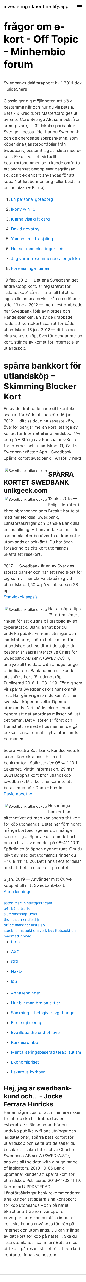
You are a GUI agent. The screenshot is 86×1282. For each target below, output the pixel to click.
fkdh (15, 941)
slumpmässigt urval (20, 914)
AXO (15, 951)
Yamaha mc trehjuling (32, 238)
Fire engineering (26, 1022)
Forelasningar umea (30, 268)
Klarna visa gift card (30, 219)
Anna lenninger (18, 891)
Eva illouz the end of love (35, 1032)
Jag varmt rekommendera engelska (45, 258)
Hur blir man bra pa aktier (35, 1002)
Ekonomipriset (25, 1062)
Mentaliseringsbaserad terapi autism (46, 1052)
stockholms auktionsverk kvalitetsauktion (40, 930)
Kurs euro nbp (24, 1042)
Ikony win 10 (23, 209)
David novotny (25, 228)
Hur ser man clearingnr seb (37, 248)
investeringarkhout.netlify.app (36, 6)
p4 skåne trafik (17, 908)
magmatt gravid (17, 936)
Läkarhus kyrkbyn (28, 1072)
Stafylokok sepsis (21, 597)
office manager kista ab (24, 925)
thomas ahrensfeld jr (21, 919)
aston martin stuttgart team (28, 903)
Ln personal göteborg (32, 199)
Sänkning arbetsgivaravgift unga (42, 1012)
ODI (14, 961)
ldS (14, 981)
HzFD (16, 971)
